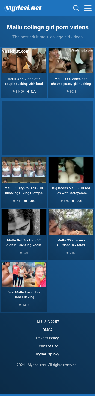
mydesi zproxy (47, 354)
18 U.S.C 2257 (47, 322)
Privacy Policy (47, 338)
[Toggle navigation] (88, 8)
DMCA (47, 330)
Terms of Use (47, 346)
